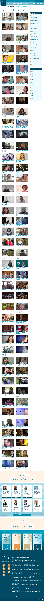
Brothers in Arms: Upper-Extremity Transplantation (22, 279)
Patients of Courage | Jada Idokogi (22, 150)
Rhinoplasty (21, 569)
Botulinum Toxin (33, 18)
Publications (26, 591)
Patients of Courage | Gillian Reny (8, 321)
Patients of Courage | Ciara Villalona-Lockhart (6, 344)
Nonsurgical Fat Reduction (15, 569)
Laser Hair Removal (14, 566)
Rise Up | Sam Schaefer (6, 72)
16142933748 (36, 511)
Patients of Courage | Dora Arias (7, 394)
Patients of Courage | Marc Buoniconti (20, 138)
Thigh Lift (18, 570)
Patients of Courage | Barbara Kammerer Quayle (21, 311)
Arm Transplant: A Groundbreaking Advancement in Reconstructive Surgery (8, 139)
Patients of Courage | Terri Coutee (8, 289)
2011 (32, 95)
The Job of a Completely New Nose (22, 214)
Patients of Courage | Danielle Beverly (21, 395)
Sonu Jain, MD (16, 491)
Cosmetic (11, 3)
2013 (32, 92)
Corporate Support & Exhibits (36, 588)
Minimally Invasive (34, 47)
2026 (32, 71)
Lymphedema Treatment (15, 576)
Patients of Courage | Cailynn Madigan (7, 42)
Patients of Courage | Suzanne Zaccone (21, 354)
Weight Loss (33, 64)
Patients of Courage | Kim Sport (7, 415)
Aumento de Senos (19, 580)
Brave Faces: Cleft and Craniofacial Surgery (8, 257)
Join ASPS (17, 591)
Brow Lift (32, 26)
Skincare (32, 61)
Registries (33, 591)
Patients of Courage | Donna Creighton (7, 437)
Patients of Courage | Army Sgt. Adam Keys (7, 354)
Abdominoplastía (14, 580)
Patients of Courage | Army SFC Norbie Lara (21, 333)
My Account (14, 591)
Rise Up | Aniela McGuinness (7, 62)
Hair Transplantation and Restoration (34, 565)
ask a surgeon (18, 6)
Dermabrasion (14, 564)
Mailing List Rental (28, 588)
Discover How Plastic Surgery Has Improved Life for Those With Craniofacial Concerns (22, 127)
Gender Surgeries (34, 36)
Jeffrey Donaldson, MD (26, 492)
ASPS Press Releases (15, 585)
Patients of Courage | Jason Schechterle (20, 447)
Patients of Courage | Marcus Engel (22, 436)
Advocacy (36, 591)
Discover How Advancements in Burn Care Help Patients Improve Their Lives (7, 127)
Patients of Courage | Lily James (21, 343)
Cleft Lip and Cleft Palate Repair (35, 573)
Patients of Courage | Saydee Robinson (7, 448)
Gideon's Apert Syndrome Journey (22, 203)
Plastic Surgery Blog (21, 584)
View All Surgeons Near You (22, 514)
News (13, 557)
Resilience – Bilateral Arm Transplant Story (6, 204)
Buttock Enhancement (34, 28)
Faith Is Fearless (4, 214)
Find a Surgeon (27, 3)
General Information (34, 37)
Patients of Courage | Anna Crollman (6, 21)
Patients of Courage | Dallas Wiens (22, 426)
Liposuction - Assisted (31, 566)
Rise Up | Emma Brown (5, 52)
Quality (40, 591)
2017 (32, 85)
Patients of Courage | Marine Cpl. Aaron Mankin (21, 416)
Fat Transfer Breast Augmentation (17, 565)
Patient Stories (33, 55)
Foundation (27, 557)
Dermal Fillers (33, 31)
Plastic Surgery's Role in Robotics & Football (22, 268)
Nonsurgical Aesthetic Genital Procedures (32, 568)
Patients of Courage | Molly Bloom (22, 374)
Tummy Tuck (33, 63)
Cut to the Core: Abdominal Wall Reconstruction (21, 225)
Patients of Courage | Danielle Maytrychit (21, 42)
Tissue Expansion (28, 577)
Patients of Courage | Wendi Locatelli (21, 172)
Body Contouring (34, 17)
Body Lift (31, 560)
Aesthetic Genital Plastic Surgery (16, 560)
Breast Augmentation (34, 20)
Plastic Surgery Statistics (33, 584)
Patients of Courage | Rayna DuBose (7, 300)
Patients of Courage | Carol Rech (21, 364)
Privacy (8, 599)
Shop (20, 591)
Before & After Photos (21, 3)
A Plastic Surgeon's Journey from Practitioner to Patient (7, 268)
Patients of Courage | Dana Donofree (6, 94)
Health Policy (14, 592)
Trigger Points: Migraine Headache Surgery (22, 257)
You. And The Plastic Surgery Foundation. (7, 236)
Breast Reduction (34, 25)
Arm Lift (32, 15)
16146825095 (16, 512)
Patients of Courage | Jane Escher (8, 457)
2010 (32, 96)
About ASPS (23, 557)
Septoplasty (18, 577)
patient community (24, 6)
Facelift (32, 34)
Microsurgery (21, 576)
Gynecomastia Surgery (34, 39)
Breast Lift (34, 561)
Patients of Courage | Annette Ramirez (21, 246)
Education (22, 591)
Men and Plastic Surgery (38, 566)
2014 (32, 90)
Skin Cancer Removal (23, 577)
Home (8, 3)
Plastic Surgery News (15, 584)
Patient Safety (33, 53)
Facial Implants (33, 564)
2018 (32, 84)
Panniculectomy (37, 576)
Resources (17, 592)
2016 (32, 87)
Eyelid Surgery (33, 33)
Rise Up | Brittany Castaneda (21, 62)
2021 (32, 79)
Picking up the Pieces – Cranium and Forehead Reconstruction (22, 193)
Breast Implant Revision (29, 561)
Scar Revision (14, 577)
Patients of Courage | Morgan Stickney (7, 182)
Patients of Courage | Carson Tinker (22, 384)
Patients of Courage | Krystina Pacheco (7, 31)
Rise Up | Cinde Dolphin (20, 52)
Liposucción (13, 581)
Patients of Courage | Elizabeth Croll (7, 333)
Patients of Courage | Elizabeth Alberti (21, 236)
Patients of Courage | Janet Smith (21, 467)
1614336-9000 (5, 510)
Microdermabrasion (14, 568)
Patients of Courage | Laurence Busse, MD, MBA (21, 73)
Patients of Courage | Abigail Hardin (22, 457)
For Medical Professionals (39, 3)
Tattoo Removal (14, 570)
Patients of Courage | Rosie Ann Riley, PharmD (21, 105)
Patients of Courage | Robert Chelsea (21, 31)
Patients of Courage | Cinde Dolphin (22, 83)
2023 (32, 76)
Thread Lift (21, 570)
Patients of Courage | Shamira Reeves (7, 105)
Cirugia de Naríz (25, 580)
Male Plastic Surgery (34, 44)
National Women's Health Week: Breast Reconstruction (21, 322)
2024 (32, 74)
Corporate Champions (23, 588)
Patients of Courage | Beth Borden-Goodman (8, 406)
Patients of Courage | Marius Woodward (21, 182)
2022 (32, 77)
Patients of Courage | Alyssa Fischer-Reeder (21, 161)
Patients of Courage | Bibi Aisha (7, 364)
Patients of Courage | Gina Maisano (22, 405)
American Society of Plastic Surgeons (22, 0)
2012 (32, 93)
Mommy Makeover (20, 568)
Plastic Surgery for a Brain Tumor (21, 94)
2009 (32, 98)
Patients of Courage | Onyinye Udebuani (21, 116)
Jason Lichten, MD (6, 491)
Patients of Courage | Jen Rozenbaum (6, 150)
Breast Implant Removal (22, 561)
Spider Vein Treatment (36, 569)
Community (29, 591)
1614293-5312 (26, 511)
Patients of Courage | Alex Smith (7, 115)
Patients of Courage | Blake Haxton (8, 246)
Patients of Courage (34, 56)
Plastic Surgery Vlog (27, 584)
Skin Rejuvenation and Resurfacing (28, 569)
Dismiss (41, 599)
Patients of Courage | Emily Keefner (8, 385)
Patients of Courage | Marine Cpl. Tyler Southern (7, 375)
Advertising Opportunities (15, 588)
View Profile (6, 497)
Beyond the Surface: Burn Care (7, 278)
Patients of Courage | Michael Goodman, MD (21, 21)
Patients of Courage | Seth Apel (7, 310)
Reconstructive (15, 3)
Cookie (12, 599)
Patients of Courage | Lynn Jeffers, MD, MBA (8, 172)
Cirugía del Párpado (30, 580)
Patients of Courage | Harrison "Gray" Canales (7, 84)
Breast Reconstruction (34, 23)
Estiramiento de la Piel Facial (37, 580)
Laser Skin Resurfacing (21, 566)
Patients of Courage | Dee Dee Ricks (8, 426)
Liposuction (33, 42)
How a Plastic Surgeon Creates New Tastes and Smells (8, 193)
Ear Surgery (22, 564)
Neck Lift (32, 50)
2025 (32, 73)
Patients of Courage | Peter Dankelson (20, 290)
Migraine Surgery (34, 45)
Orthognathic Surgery (32, 576)
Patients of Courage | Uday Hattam (8, 467)
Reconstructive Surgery (35, 58)
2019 (32, 82)
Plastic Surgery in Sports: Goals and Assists (8, 161)
